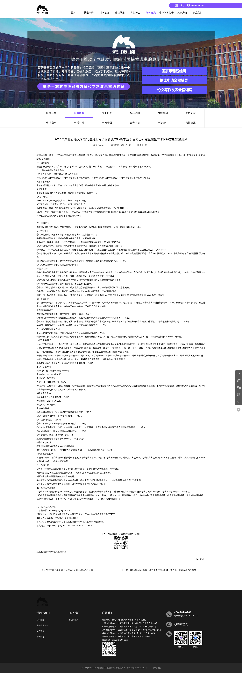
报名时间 (135, 113)
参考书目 (135, 122)
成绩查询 (163, 113)
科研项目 (104, 12)
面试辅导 (40, 636)
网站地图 (157, 668)
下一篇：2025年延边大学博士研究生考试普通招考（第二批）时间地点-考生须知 (159, 570)
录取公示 (191, 113)
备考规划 (40, 631)
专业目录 (107, 113)
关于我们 (182, 12)
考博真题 (191, 122)
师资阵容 (135, 12)
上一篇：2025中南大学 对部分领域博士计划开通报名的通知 (65, 570)
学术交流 (151, 12)
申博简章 (79, 113)
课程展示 (120, 12)
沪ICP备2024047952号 (137, 668)
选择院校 (40, 620)
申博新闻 (51, 113)
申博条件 (163, 122)
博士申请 (89, 12)
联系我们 (197, 12)
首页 (73, 12)
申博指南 (51, 122)
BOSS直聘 (74, 620)
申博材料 (79, 122)
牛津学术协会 (166, 12)
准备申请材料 (42, 625)
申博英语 (107, 122)
